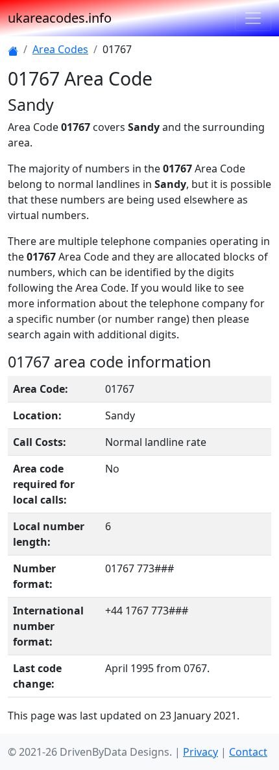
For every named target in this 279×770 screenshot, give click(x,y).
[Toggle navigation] (253, 18)
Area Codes (60, 49)
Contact (248, 752)
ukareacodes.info (60, 18)
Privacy (200, 752)
